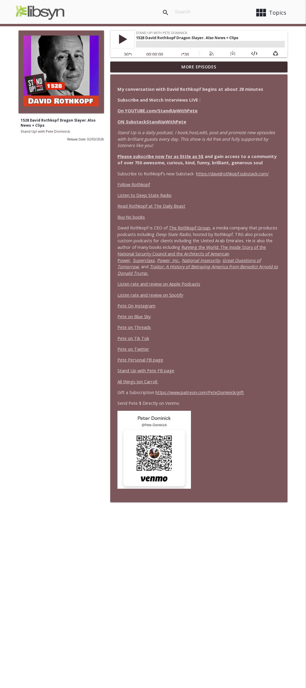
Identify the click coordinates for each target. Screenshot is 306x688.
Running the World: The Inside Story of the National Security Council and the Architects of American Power (191, 253)
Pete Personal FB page (140, 360)
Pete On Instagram (136, 306)
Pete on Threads (134, 327)
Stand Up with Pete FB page (145, 370)
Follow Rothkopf (133, 184)
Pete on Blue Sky (134, 316)
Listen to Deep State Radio (144, 195)
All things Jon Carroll (137, 381)
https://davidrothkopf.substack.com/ (232, 174)
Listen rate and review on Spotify (150, 295)
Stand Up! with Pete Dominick (45, 131)
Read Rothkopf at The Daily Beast (151, 206)
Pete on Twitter (133, 349)
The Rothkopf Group (189, 228)
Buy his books (131, 217)
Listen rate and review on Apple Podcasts (158, 284)
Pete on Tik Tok (133, 338)
